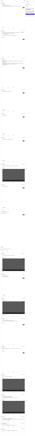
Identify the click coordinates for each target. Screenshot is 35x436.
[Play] (3, 180)
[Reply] (2, 251)
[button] (13, 175)
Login (30, 15)
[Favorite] (13, 28)
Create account (30, 14)
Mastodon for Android (9, 248)
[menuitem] (13, 175)
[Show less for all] (24, 1)
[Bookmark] (17, 251)
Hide (23, 7)
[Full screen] (23, 180)
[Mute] (4, 180)
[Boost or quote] (8, 28)
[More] (24, 28)
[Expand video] (22, 180)
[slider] (13, 179)
